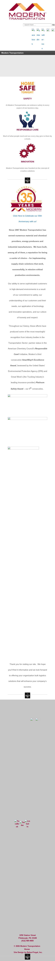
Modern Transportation (30, 946)
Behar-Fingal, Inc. (34, 952)
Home (27, 949)
